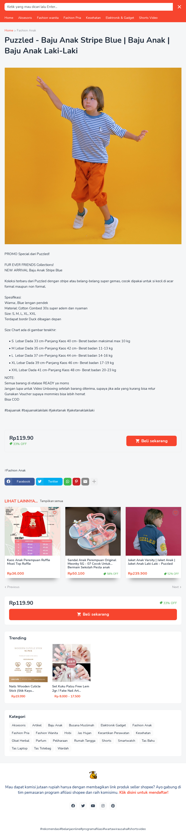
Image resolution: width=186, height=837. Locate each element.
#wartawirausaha (115, 829)
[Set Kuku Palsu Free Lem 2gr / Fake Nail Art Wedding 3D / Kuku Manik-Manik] (71, 663)
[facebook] (73, 806)
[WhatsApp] (67, 481)
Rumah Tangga (84, 741)
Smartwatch (126, 741)
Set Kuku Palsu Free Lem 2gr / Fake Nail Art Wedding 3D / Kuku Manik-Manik (70, 688)
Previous (13, 587)
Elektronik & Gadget (120, 18)
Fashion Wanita (47, 733)
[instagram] (103, 806)
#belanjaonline (70, 829)
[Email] (85, 481)
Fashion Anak (26, 31)
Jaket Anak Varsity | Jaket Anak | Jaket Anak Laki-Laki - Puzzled (151, 562)
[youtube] (93, 806)
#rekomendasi (50, 829)
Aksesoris (25, 18)
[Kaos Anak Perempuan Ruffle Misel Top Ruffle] (32, 531)
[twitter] (83, 806)
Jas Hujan (84, 733)
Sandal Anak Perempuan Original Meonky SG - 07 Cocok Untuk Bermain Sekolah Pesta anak (92, 563)
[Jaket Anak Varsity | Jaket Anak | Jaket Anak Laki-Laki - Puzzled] (153, 531)
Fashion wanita (48, 18)
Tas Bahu (148, 741)
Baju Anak (55, 725)
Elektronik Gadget (113, 725)
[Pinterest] (76, 481)
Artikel (37, 725)
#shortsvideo (136, 829)
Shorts (106, 741)
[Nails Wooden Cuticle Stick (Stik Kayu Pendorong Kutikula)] (28, 663)
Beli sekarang (154, 441)
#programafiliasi (91, 829)
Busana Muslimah (81, 725)
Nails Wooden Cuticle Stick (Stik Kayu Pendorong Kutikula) (25, 688)
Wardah (63, 748)
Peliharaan (60, 741)
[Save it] (54, 512)
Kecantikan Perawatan (113, 733)
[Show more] (94, 481)
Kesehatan (93, 18)
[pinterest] (113, 806)
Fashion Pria (72, 18)
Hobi (67, 733)
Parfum (41, 741)
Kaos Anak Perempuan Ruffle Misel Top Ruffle (28, 562)
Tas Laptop (19, 748)
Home (9, 18)
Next (175, 587)
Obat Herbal (20, 741)
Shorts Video (148, 18)
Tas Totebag (42, 748)
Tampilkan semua (51, 501)
